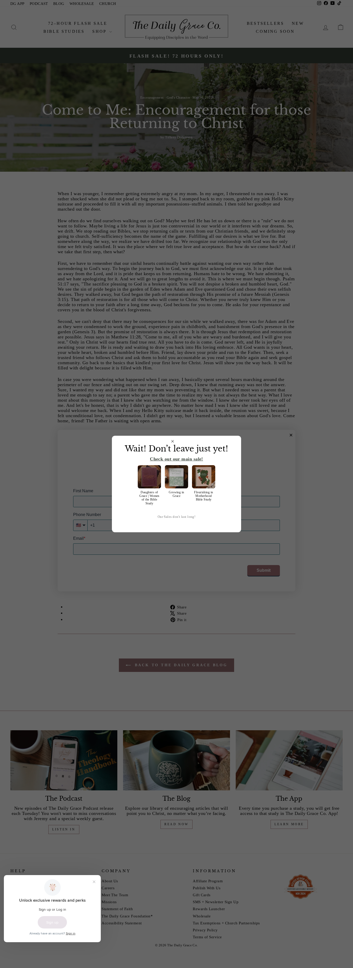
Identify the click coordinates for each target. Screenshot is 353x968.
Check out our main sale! (176, 459)
